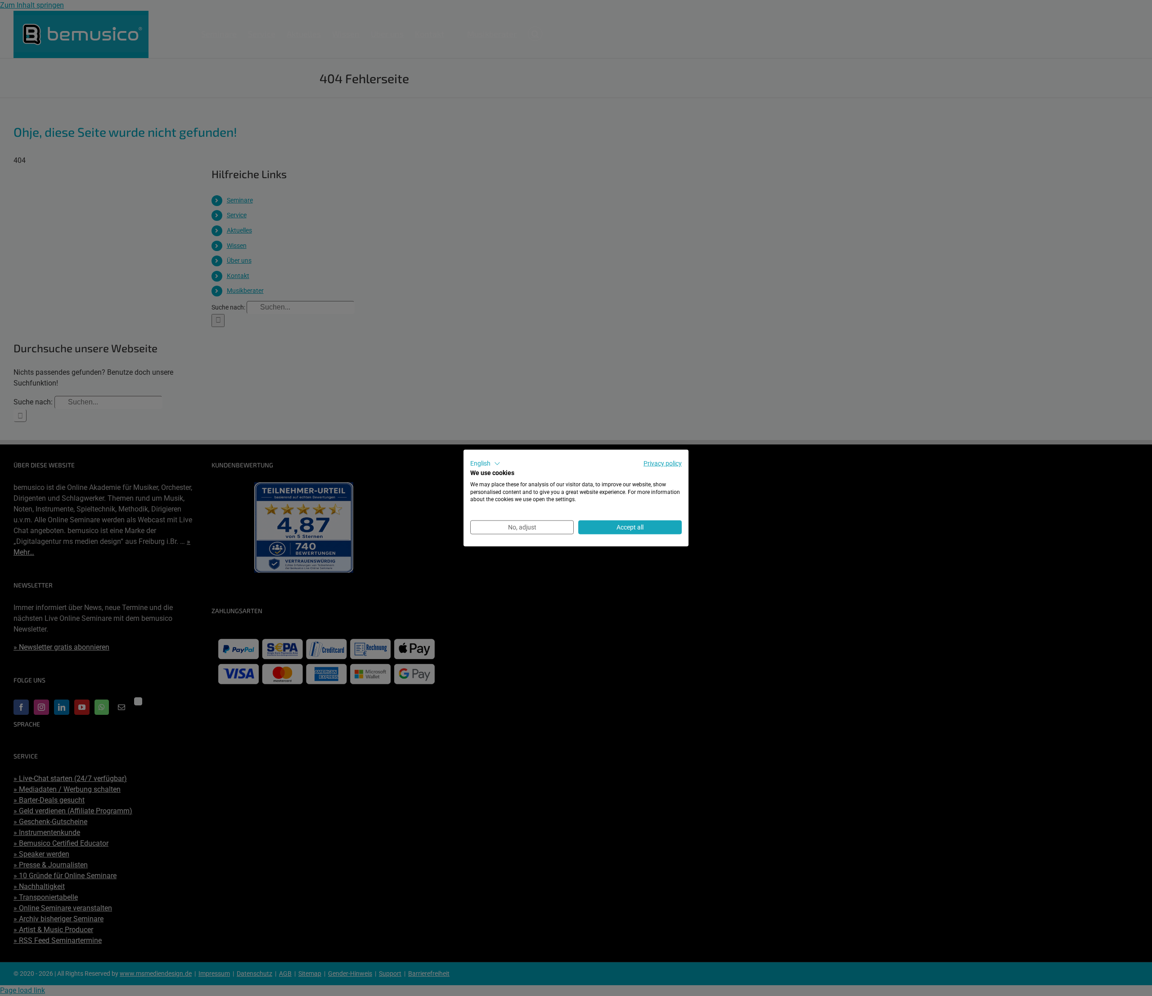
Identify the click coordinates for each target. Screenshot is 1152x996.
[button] (485, 463)
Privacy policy (663, 463)
